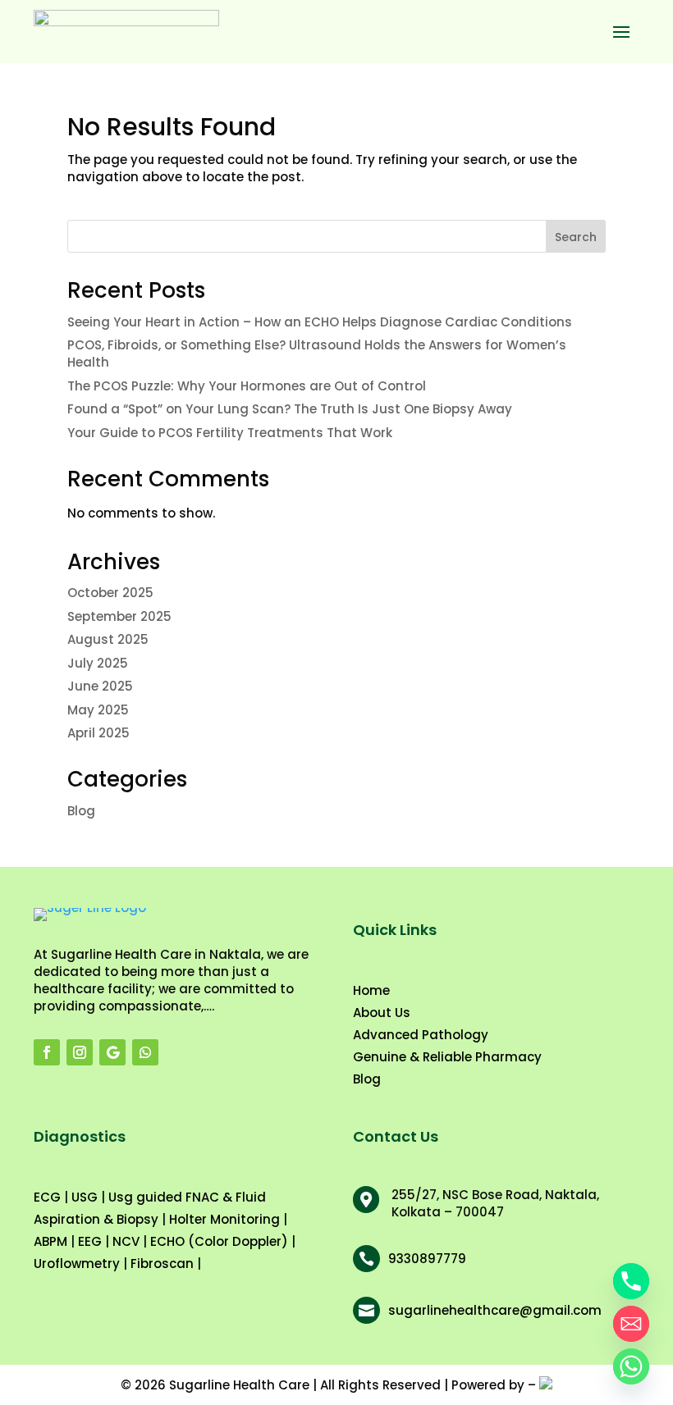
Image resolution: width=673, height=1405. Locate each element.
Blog (81, 810)
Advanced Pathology (420, 1034)
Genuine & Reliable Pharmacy (447, 1056)
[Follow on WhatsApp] (145, 1052)
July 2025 (97, 663)
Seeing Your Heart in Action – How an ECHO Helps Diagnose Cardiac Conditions (319, 322)
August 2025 (108, 639)
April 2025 (98, 732)
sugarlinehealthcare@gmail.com (495, 1310)
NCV (126, 1241)
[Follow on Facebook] (47, 1052)
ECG (47, 1197)
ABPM (50, 1241)
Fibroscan (162, 1263)
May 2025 (98, 709)
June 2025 (100, 686)
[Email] (631, 1324)
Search (576, 237)
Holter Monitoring (224, 1219)
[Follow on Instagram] (79, 1052)
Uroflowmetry (77, 1263)
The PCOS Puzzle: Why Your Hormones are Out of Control (246, 386)
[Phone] (631, 1281)
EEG (90, 1241)
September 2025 (119, 616)
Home (371, 990)
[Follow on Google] (112, 1052)
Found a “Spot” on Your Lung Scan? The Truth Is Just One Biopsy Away (289, 408)
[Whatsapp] (631, 1366)
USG (84, 1197)
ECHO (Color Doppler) (219, 1241)
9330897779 (427, 1258)
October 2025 (110, 592)
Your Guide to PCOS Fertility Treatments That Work (229, 432)
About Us (381, 1012)
